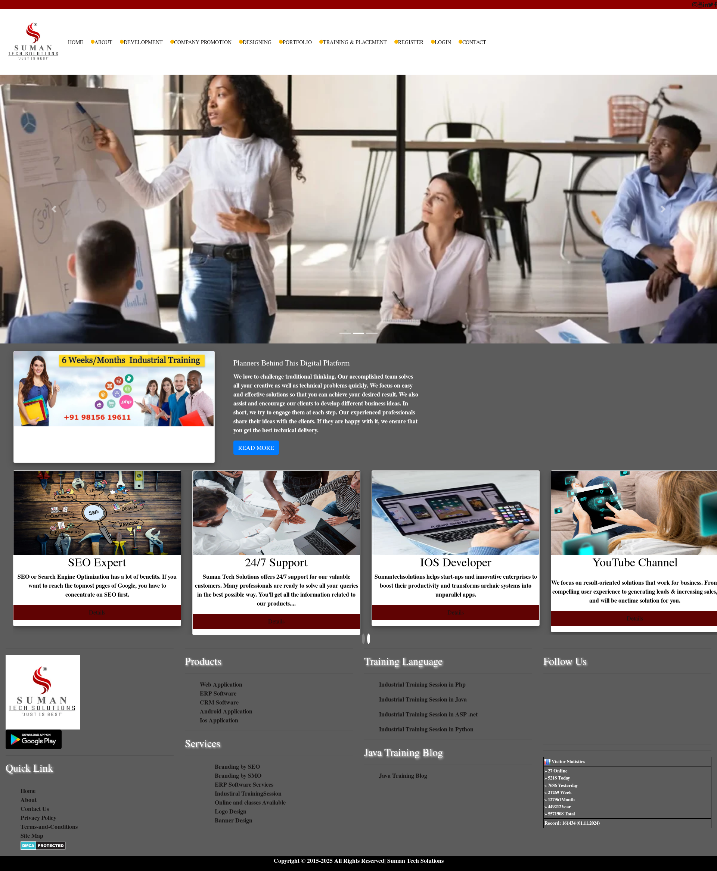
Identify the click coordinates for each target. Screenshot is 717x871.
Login (443, 42)
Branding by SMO (238, 775)
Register (410, 42)
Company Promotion (203, 42)
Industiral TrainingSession (248, 793)
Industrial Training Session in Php (422, 684)
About (103, 42)
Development (143, 42)
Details (97, 612)
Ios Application (219, 720)
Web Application (221, 684)
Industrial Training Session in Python (426, 729)
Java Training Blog (403, 775)
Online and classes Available (250, 802)
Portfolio (297, 42)
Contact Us (35, 808)
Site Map (32, 835)
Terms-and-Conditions (49, 826)
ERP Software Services (244, 784)
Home (75, 42)
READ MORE (256, 447)
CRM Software (219, 702)
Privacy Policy (38, 817)
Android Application (226, 711)
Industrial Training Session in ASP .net (428, 714)
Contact (474, 42)
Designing (257, 42)
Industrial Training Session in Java (423, 699)
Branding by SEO (237, 766)
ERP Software (218, 693)
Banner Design (233, 820)
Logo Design (230, 811)
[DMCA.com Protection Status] (43, 844)
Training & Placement (355, 42)
